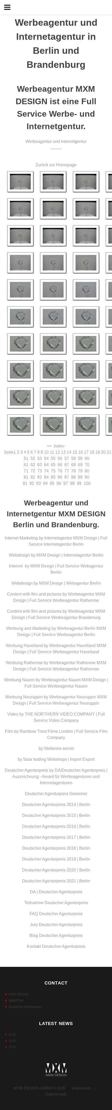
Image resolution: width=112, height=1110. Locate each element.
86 (60, 477)
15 (74, 452)
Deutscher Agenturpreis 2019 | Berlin (56, 859)
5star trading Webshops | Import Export (59, 759)
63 (39, 464)
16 (80, 452)
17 (86, 452)
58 (73, 458)
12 (57, 452)
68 (73, 464)
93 (38, 483)
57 (66, 458)
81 (26, 477)
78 (73, 471)
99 (79, 483)
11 (52, 452)
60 (87, 458)
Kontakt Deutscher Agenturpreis (56, 946)
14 (69, 452)
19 (97, 452)
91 (25, 483)
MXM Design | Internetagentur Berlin (69, 555)
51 (26, 458)
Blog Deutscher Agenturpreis (56, 935)
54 (46, 458)
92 (31, 483)
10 (46, 452)
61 (26, 464)
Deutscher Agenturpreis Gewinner (56, 793)
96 (59, 483)
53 (39, 458)
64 (46, 464)
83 (39, 477)
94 (45, 483)
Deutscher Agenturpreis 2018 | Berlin (56, 848)
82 (32, 477)
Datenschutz (56, 1094)
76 (60, 471)
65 (53, 464)
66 (60, 464)
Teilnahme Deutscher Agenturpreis (56, 903)
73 (39, 471)
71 (26, 471)
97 (65, 483)
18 (92, 452)
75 (53, 471)
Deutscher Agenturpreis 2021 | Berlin (56, 881)
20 (103, 452)
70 (87, 464)
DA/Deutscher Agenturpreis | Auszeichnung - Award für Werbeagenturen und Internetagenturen (59, 776)
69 (80, 464)
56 (60, 458)
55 (53, 458)
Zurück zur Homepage (56, 165)
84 (46, 477)
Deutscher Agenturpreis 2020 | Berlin (56, 870)
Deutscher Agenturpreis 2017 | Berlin (56, 837)
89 (80, 477)
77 (66, 471)
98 (72, 483)
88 (73, 477)
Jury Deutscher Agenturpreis (56, 924)
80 (87, 471)
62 (32, 464)
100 (87, 483)
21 (109, 452)
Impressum (81, 1088)
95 (52, 483)
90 (87, 477)
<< (49, 446)
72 (32, 471)
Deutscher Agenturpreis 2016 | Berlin (56, 826)
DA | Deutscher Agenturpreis (56, 892)
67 (66, 464)
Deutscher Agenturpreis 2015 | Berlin (56, 815)
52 (32, 458)
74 (46, 471)
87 (66, 477)
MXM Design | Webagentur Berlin (70, 583)
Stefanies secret (59, 748)
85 (53, 477)
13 (63, 452)
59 (80, 458)
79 (80, 471)
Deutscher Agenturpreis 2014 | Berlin (56, 804)
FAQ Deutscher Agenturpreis (56, 913)
